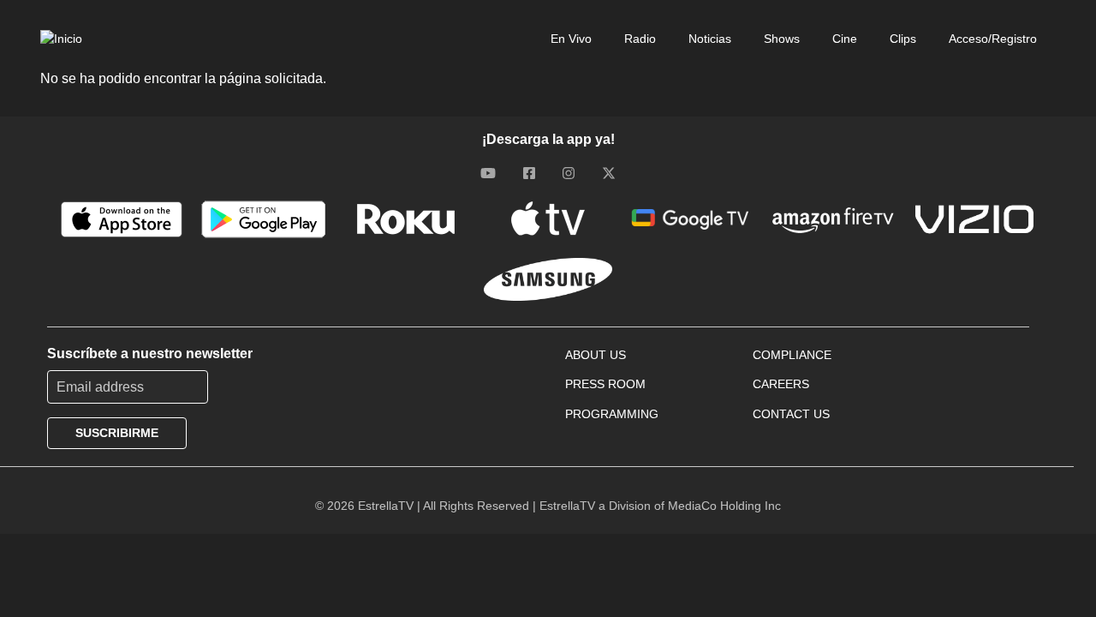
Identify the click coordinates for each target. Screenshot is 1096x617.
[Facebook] (529, 172)
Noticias (709, 38)
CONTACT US (791, 414)
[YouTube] (488, 172)
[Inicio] (61, 38)
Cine (844, 38)
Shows (782, 38)
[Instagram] (568, 172)
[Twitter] (608, 172)
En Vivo (571, 38)
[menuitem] (560, 39)
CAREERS (781, 384)
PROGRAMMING (611, 414)
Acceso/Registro (993, 38)
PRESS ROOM (605, 384)
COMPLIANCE (792, 355)
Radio (640, 38)
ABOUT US (595, 355)
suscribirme (116, 433)
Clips (903, 38)
